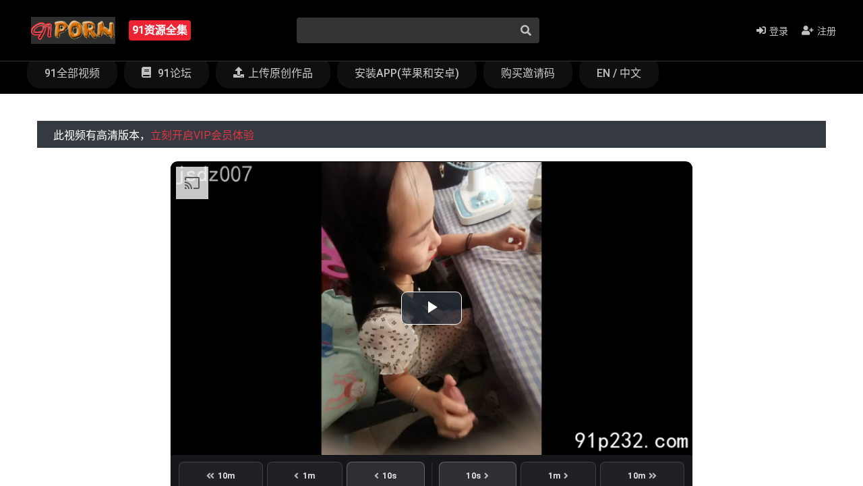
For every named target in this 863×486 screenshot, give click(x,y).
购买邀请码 (528, 73)
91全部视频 (72, 73)
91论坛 (173, 73)
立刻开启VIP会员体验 (202, 135)
